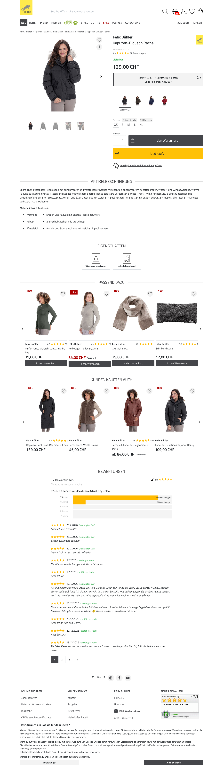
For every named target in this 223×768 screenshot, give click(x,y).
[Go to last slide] (22, 329)
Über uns (119, 704)
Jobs (127, 711)
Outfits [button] (95, 23)
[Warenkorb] (200, 11)
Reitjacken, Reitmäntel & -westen (68, 31)
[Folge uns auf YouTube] (128, 678)
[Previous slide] (22, 77)
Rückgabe (26, 711)
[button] (70, 22)
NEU (22, 31)
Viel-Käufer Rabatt (78, 717)
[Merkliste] (192, 11)
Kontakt (72, 698)
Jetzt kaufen (158, 153)
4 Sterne (64, 501)
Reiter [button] (33, 23)
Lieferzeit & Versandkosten (36, 704)
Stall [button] (84, 23)
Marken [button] (117, 23)
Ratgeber (147, 120)
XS (116, 124)
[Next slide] (101, 77)
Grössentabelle (129, 120)
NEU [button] (23, 23)
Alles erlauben (174, 762)
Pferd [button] (44, 23)
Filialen (197, 23)
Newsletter (74, 711)
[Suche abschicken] (166, 11)
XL (141, 124)
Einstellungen (49, 762)
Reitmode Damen (43, 31)
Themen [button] (56, 23)
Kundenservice (77, 691)
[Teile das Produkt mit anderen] (99, 47)
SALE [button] (106, 23)
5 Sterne (64, 497)
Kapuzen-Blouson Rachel (98, 31)
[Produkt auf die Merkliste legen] (99, 40)
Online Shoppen (31, 691)
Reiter (29, 31)
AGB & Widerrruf (123, 718)
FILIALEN (119, 698)
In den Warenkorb (46, 363)
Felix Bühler (122, 691)
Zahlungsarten (29, 698)
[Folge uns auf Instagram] (111, 678)
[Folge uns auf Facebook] (119, 678)
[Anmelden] (184, 11)
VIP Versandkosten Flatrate (36, 717)
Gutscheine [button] (132, 23)
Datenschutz (83, 756)
